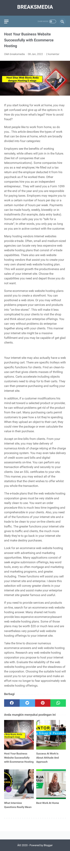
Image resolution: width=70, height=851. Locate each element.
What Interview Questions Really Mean (18, 805)
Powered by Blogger (41, 845)
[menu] (6, 21)
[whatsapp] (58, 703)
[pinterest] (43, 703)
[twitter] (27, 703)
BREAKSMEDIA (35, 7)
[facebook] (12, 703)
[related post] (19, 735)
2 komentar (52, 54)
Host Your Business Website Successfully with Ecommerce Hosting (19, 757)
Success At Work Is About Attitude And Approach (47, 757)
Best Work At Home (47, 802)
